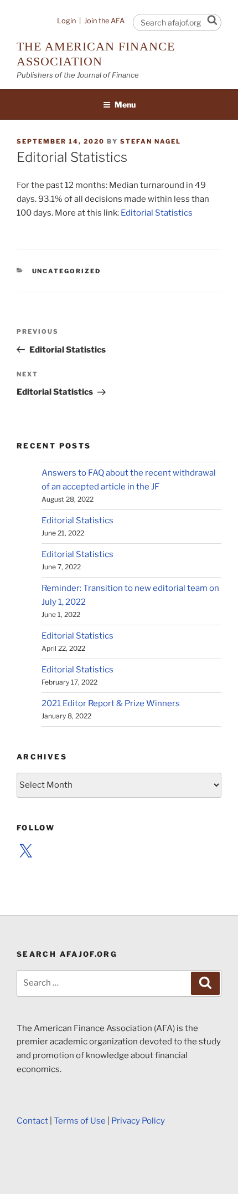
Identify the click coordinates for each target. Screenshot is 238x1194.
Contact (32, 1121)
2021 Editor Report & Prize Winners (111, 703)
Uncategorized (66, 271)
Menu (125, 104)
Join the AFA (104, 21)
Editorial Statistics (157, 213)
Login (66, 21)
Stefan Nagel (150, 141)
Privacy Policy (138, 1121)
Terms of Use (80, 1121)
